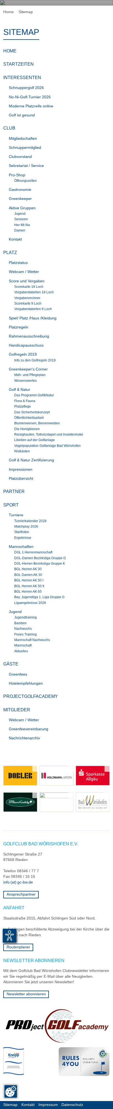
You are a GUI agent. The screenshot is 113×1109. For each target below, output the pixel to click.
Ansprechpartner (21, 894)
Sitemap (10, 1105)
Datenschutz (72, 1105)
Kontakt (28, 1105)
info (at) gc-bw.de (18, 882)
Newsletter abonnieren (26, 994)
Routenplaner (18, 947)
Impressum (48, 1105)
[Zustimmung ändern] (10, 1091)
